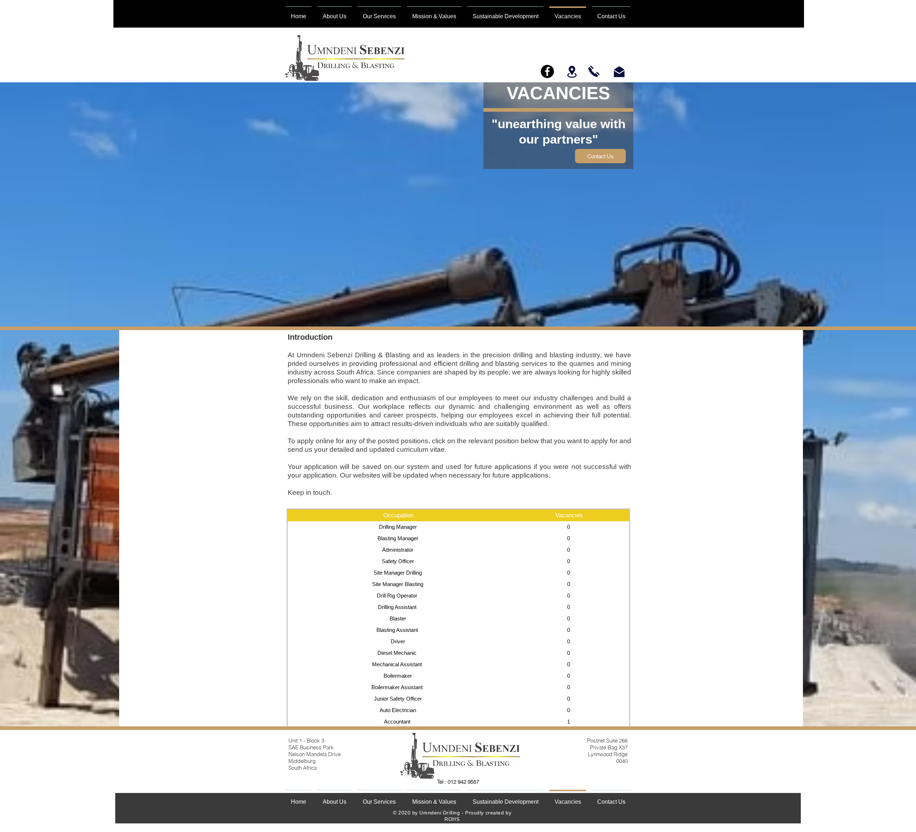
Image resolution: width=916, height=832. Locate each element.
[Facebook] (547, 71)
